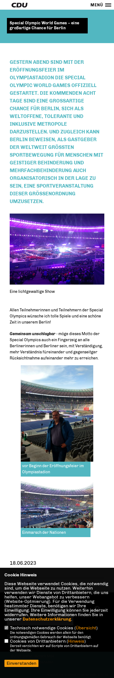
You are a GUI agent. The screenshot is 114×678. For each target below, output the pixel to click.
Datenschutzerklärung (47, 619)
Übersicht (86, 627)
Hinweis (76, 641)
